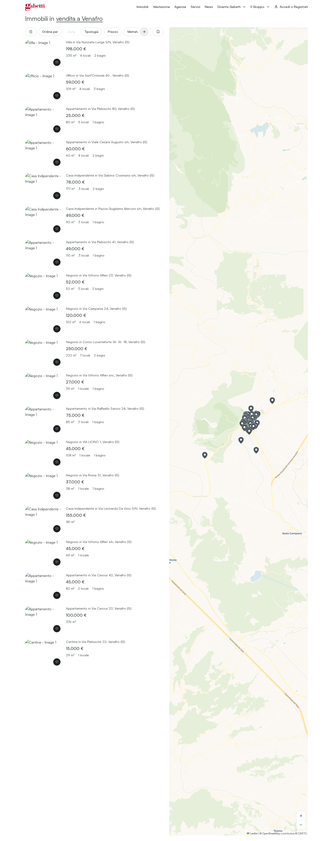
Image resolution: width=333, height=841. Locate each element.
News (209, 7)
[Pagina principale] (35, 7)
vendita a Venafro (79, 18)
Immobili (142, 7)
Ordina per (50, 32)
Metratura (135, 32)
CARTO (302, 833)
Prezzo (113, 32)
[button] (272, 400)
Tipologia (91, 32)
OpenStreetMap (271, 833)
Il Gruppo (257, 7)
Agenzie (180, 7)
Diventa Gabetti (229, 7)
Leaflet (253, 833)
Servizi (195, 7)
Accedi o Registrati (294, 7)
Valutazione (161, 7)
